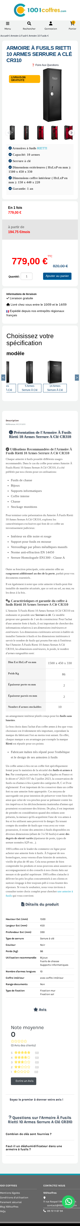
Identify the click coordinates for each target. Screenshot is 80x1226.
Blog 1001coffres (9, 1206)
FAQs (3, 1211)
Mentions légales (10, 1192)
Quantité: (14, 276)
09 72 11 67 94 (55, 1210)
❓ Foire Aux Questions (45, 65)
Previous (3, 378)
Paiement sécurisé (11, 1202)
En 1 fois (15, 210)
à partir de (19, 229)
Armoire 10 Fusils (38, 35)
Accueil (4, 35)
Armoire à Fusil (18, 35)
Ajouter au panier (57, 276)
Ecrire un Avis (24, 1081)
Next (71, 133)
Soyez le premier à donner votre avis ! (36, 1099)
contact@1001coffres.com (62, 1205)
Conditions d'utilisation (14, 1197)
